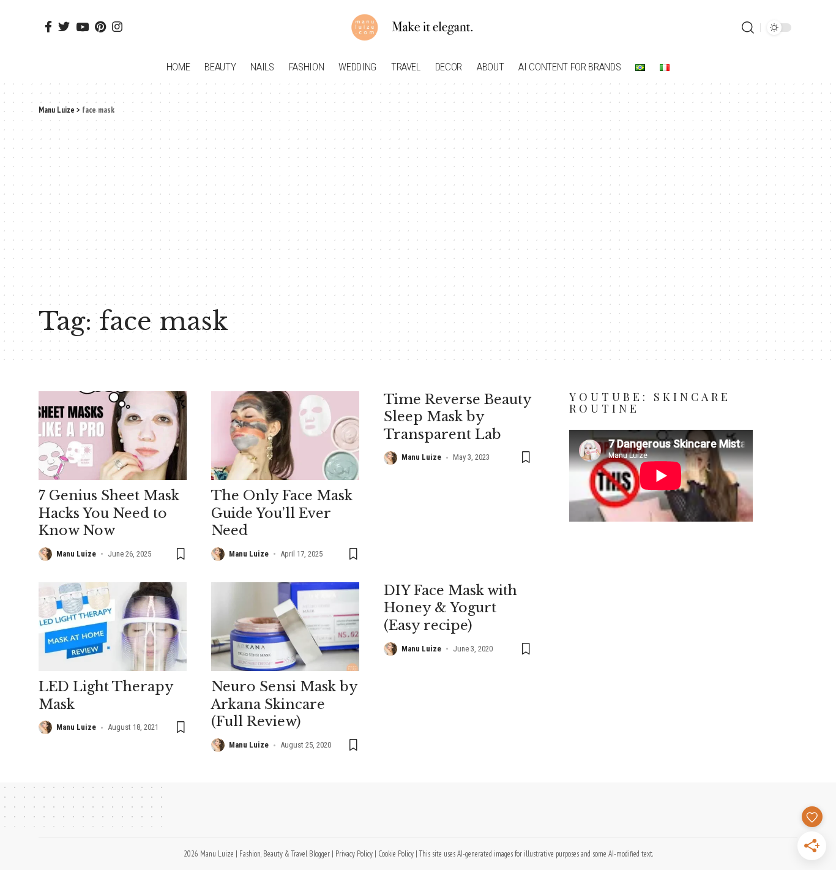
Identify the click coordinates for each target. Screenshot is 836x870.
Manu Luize (76, 553)
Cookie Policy (396, 854)
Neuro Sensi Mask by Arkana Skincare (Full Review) (284, 704)
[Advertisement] (418, 208)
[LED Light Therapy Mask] (113, 626)
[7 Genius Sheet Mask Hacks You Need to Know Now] (113, 435)
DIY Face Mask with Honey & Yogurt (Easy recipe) (450, 608)
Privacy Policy (354, 854)
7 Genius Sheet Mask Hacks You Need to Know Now (109, 513)
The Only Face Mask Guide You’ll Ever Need (282, 513)
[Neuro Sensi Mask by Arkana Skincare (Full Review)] (285, 626)
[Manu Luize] (418, 27)
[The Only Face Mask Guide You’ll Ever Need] (285, 435)
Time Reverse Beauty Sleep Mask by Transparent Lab (458, 417)
